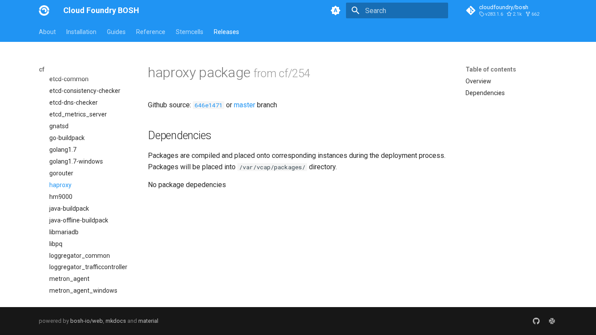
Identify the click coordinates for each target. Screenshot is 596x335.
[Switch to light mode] (335, 10)
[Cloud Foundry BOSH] (44, 10)
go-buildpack (67, 137)
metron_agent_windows (83, 290)
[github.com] (536, 321)
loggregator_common (79, 255)
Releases (226, 31)
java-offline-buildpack (78, 220)
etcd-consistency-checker (84, 90)
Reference (150, 31)
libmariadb (64, 232)
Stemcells (189, 31)
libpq (55, 243)
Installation (81, 31)
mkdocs (116, 321)
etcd (55, 67)
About (47, 31)
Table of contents (491, 69)
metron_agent (69, 278)
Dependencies (485, 92)
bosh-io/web (86, 321)
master (244, 105)
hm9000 (60, 196)
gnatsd (59, 126)
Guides (116, 31)
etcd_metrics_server (78, 114)
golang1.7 (62, 149)
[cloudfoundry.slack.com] (552, 321)
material (148, 321)
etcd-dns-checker (73, 102)
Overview (478, 81)
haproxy (60, 184)
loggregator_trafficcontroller (88, 266)
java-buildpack (69, 208)
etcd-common (69, 78)
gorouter (61, 173)
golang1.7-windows (76, 161)
